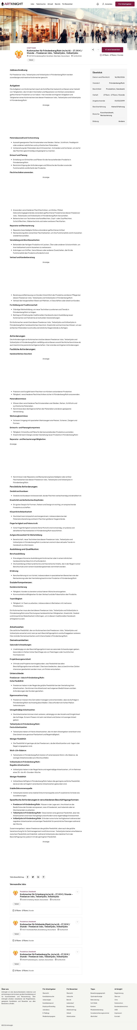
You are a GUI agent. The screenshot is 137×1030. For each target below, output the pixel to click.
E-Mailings (46, 1013)
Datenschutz (119, 1003)
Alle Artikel (94, 1016)
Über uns (117, 996)
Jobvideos (46, 1010)
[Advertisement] (46, 120)
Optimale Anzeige (96, 996)
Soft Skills (94, 1003)
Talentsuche (41, 4)
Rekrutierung (95, 1000)
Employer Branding (49, 1006)
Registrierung (119, 993)
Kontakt (117, 1016)
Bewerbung (70, 1006)
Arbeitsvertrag (71, 1010)
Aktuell (50, 4)
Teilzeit (31, 60)
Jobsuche (70, 996)
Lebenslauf (70, 1003)
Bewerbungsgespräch (98, 993)
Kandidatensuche (48, 996)
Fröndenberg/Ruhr (117, 83)
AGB (116, 1010)
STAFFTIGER (31, 48)
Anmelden (108, 4)
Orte (116, 1000)
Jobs (32, 4)
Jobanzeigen (47, 1000)
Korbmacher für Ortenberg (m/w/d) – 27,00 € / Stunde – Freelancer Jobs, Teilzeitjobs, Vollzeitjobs (46, 895)
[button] (97, 4)
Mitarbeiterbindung (97, 1010)
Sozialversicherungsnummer (100, 1013)
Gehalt (69, 1013)
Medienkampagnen (49, 1016)
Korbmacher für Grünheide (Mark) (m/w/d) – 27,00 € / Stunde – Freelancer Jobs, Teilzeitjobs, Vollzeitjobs (45, 925)
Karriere (93, 1006)
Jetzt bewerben (113, 50)
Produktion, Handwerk (28, 891)
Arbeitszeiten (71, 1016)
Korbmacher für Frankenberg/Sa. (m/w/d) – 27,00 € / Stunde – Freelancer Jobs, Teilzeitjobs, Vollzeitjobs (45, 955)
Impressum (118, 1013)
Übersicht (46, 993)
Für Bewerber (67, 4)
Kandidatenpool (48, 1003)
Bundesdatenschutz (121, 1006)
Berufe (57, 4)
